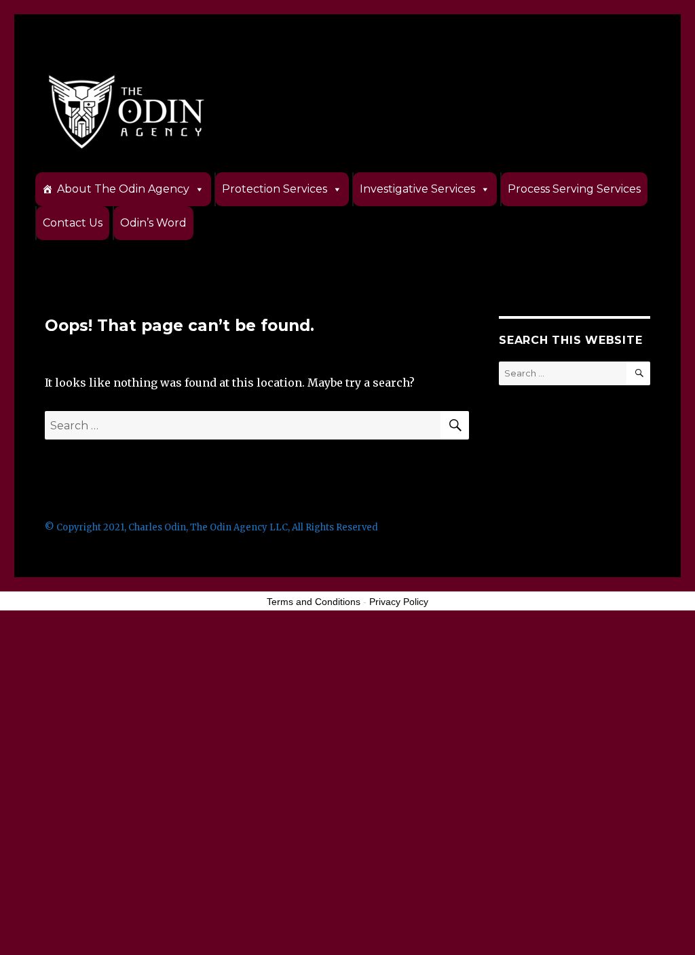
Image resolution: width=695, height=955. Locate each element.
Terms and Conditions (313, 601)
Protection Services (274, 188)
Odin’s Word (153, 222)
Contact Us (72, 222)
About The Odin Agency (123, 188)
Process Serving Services (574, 188)
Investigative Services (417, 188)
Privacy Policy (398, 601)
